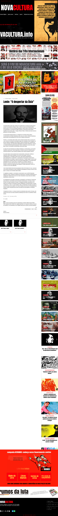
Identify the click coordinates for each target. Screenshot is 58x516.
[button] (56, 2)
